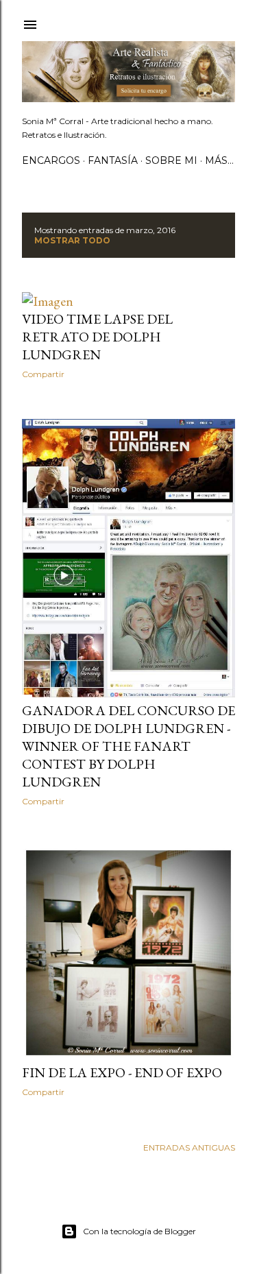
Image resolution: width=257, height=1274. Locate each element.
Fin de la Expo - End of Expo (122, 1072)
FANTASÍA (113, 160)
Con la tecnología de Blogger (139, 1231)
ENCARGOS (51, 160)
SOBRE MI (171, 160)
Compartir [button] (43, 374)
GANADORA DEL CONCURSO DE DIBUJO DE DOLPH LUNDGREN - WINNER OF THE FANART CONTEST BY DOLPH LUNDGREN (128, 746)
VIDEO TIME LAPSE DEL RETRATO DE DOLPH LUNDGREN (97, 336)
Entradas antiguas (189, 1147)
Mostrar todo (72, 240)
